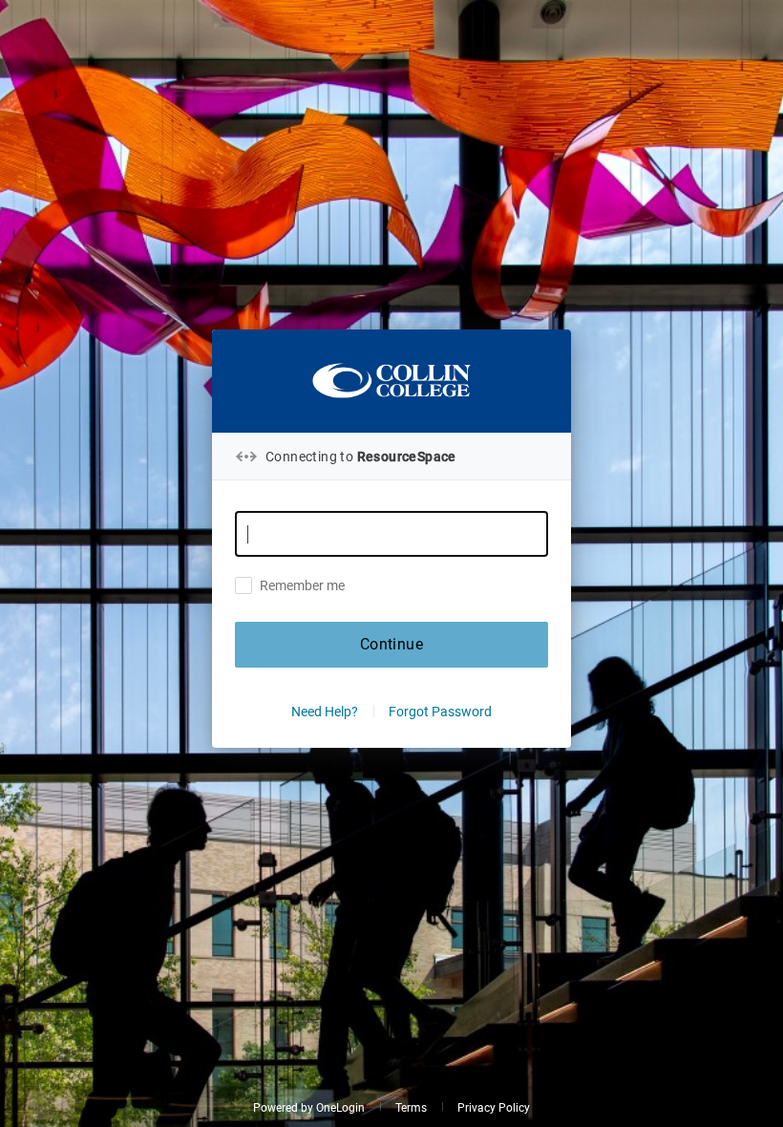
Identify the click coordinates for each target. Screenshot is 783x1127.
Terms (411, 1108)
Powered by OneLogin (309, 1108)
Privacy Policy (493, 1108)
